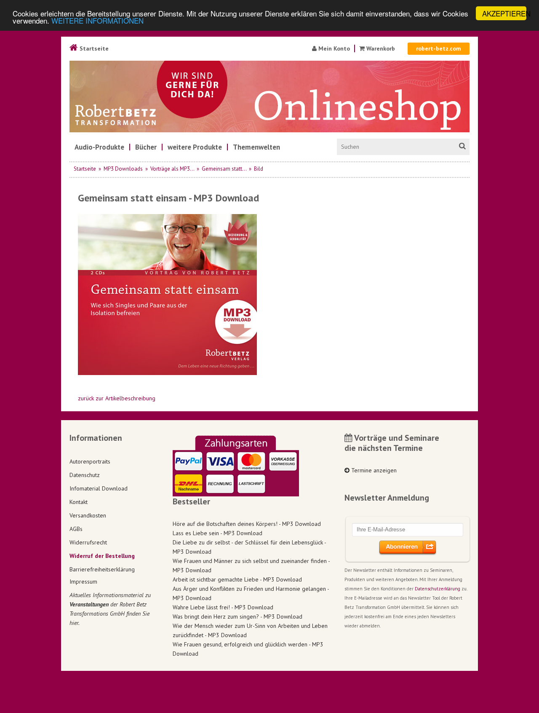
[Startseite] (269, 96)
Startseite (93, 48)
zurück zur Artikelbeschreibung (116, 398)
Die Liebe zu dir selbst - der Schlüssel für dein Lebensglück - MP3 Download (249, 547)
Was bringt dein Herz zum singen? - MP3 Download (237, 616)
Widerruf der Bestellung (102, 556)
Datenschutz (84, 475)
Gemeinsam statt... (224, 168)
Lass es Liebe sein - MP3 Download (217, 533)
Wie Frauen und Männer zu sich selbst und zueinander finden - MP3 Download (251, 565)
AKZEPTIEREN (504, 13)
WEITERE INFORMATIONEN (97, 21)
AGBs (76, 529)
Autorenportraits (89, 461)
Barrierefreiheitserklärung (102, 569)
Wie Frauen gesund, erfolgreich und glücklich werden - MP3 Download (248, 649)
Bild (258, 168)
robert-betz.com (438, 48)
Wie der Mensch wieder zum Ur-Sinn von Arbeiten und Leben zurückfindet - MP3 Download (250, 630)
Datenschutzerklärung (437, 589)
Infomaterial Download (98, 488)
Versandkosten (87, 515)
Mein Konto (333, 48)
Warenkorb (381, 48)
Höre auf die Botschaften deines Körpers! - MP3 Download (247, 524)
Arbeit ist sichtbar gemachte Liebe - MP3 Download (237, 579)
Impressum (83, 581)
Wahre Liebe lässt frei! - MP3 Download (223, 607)
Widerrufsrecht (88, 542)
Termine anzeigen (373, 470)
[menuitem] (99, 147)
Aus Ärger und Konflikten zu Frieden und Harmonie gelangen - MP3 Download (251, 593)
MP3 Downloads (123, 168)
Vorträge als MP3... (172, 168)
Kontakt (78, 502)
